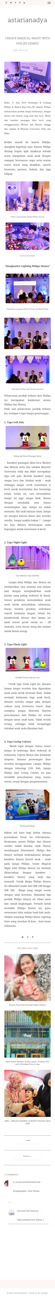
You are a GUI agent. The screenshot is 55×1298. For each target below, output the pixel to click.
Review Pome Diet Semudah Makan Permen (27, 1005)
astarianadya (27, 20)
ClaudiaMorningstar (26, 1182)
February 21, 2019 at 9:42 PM (26, 1186)
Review (35, 50)
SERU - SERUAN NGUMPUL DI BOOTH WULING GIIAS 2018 (27, 1122)
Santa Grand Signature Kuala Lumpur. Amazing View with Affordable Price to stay (28, 1063)
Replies (14, 1203)
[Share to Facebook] (27, 937)
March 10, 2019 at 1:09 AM (29, 1215)
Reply (6, 1196)
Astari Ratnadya (28, 1211)
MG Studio (43, 1293)
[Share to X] (22, 937)
